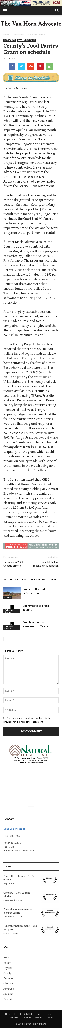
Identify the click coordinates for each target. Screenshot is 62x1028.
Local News (18, 34)
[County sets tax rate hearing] (12, 608)
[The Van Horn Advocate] (31, 23)
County (7, 973)
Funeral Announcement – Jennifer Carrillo (17, 911)
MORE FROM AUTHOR (43, 579)
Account (8, 993)
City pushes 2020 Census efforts (13, 564)
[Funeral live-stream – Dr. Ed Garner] (50, 880)
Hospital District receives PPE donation (46, 564)
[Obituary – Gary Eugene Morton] (50, 897)
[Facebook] (31, 803)
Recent (7, 962)
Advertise (8, 988)
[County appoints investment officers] (12, 625)
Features (8, 978)
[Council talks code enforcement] (12, 593)
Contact (7, 999)
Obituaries (9, 983)
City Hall (7, 597)
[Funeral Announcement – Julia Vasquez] (50, 930)
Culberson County (36, 34)
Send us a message (14, 828)
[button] (57, 10)
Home (6, 34)
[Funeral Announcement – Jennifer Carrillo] (50, 914)
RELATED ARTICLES (15, 579)
